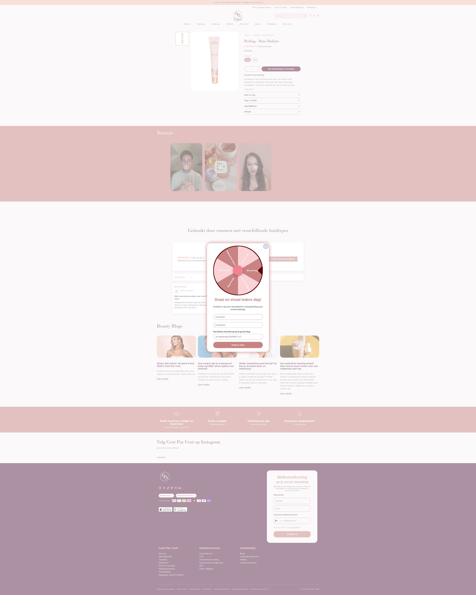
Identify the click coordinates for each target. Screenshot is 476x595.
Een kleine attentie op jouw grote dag (231, 331)
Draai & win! (238, 345)
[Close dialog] (266, 246)
